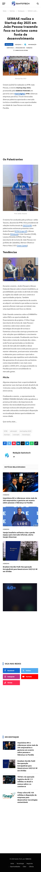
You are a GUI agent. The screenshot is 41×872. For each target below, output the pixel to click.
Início (12, 863)
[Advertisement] (20, 133)
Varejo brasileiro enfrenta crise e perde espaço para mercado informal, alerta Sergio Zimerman (19, 534)
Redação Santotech (22, 453)
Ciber (24, 866)
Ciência (31, 866)
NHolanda (14, 234)
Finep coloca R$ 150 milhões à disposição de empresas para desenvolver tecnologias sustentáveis (27, 797)
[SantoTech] (20, 3)
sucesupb (16, 434)
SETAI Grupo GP (21, 231)
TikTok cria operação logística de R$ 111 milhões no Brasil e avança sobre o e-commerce (25, 781)
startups (7, 434)
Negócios (30, 863)
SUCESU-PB (27, 225)
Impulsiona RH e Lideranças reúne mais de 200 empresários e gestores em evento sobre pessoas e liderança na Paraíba (20, 500)
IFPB (5, 431)
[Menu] (3, 3)
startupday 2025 (25, 431)
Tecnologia (20, 863)
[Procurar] (37, 3)
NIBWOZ (28, 859)
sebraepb (13, 431)
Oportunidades (15, 866)
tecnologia (26, 434)
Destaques (9, 44)
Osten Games (22, 245)
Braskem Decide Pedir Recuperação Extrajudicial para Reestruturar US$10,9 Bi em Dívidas (20, 569)
